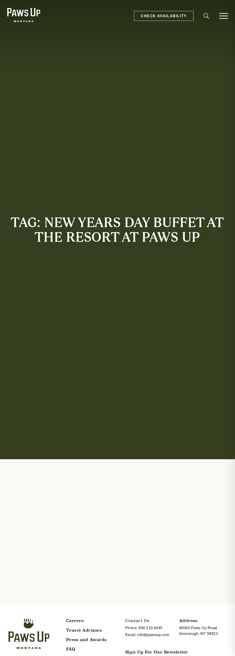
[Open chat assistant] (224, 645)
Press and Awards (86, 639)
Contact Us (137, 620)
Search (205, 16)
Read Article (20, 628)
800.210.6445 (150, 628)
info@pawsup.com (153, 635)
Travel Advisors (84, 630)
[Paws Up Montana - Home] (23, 16)
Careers (75, 620)
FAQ (70, 649)
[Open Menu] (223, 16)
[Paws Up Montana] (28, 633)
